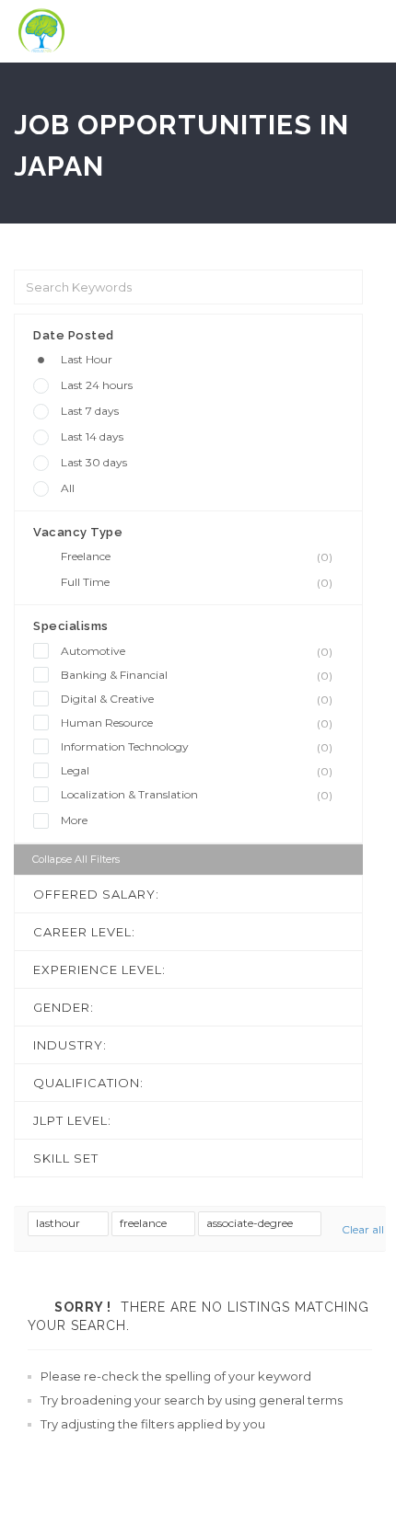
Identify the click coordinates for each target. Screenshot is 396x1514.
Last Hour (86, 359)
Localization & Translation (196, 794)
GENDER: (63, 1007)
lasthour (59, 1223)
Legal (196, 770)
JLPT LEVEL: (72, 1120)
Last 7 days (90, 411)
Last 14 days (92, 436)
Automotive (196, 651)
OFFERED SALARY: (96, 894)
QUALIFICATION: (88, 1082)
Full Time (196, 582)
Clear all (363, 1229)
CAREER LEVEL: (84, 931)
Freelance (196, 556)
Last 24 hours (97, 385)
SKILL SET (66, 1158)
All (68, 488)
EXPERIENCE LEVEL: (99, 969)
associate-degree (251, 1223)
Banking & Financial (196, 675)
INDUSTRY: (70, 1045)
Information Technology (196, 747)
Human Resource (196, 723)
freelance (144, 1223)
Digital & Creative (196, 699)
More (74, 820)
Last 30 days (94, 462)
